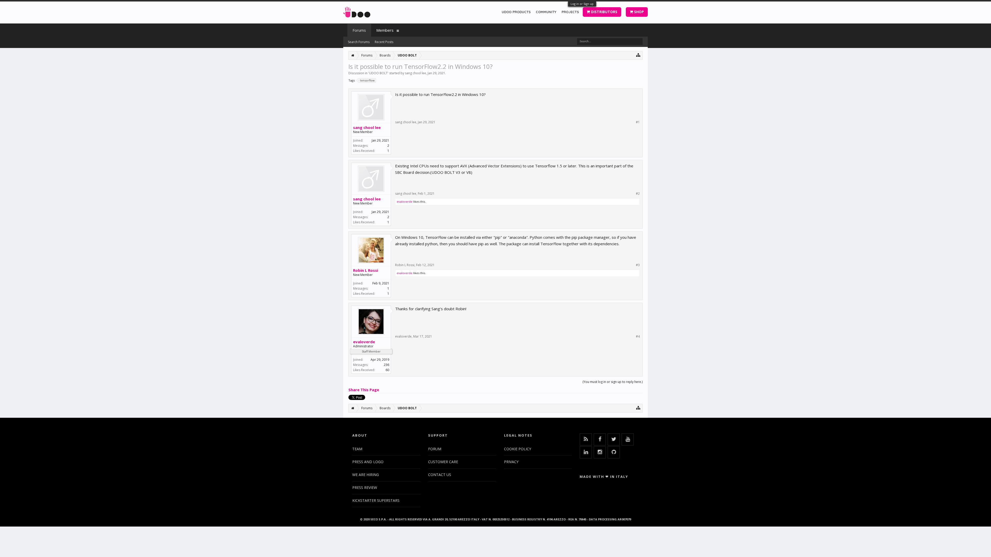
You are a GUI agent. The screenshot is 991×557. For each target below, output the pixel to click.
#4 (638, 336)
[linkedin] (586, 452)
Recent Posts (384, 42)
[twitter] (614, 439)
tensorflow (367, 80)
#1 (638, 122)
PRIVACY (511, 461)
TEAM (357, 448)
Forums (359, 30)
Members (385, 30)
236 (386, 365)
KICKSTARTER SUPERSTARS (375, 500)
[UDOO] (356, 11)
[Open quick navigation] (638, 54)
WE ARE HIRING (365, 474)
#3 (638, 265)
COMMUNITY (546, 12)
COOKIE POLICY (517, 448)
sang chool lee (415, 73)
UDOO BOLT (378, 73)
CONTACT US (439, 474)
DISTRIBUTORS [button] (603, 11)
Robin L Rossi (365, 270)
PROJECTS (570, 12)
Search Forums (359, 42)
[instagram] (600, 452)
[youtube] (627, 439)
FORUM (434, 448)
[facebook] (600, 439)
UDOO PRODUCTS (516, 12)
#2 (638, 194)
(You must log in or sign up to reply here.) (612, 382)
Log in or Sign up (582, 4)
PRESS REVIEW (364, 487)
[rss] (586, 439)
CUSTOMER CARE (443, 461)
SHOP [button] (638, 11)
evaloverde (404, 201)
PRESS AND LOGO (367, 461)
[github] (614, 452)
